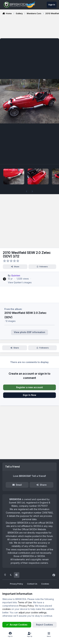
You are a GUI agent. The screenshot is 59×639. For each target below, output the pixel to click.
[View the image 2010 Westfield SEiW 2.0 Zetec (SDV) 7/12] (13, 176)
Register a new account (29, 387)
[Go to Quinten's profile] (4, 279)
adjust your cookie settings (33, 612)
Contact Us (32, 584)
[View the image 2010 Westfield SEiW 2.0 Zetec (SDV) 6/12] (38, 176)
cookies (6, 609)
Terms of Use (25, 602)
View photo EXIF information (29, 332)
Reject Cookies (44, 624)
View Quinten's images (20, 282)
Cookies (45, 584)
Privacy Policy (16, 584)
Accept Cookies (18, 624)
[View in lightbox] (29, 101)
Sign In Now (29, 395)
